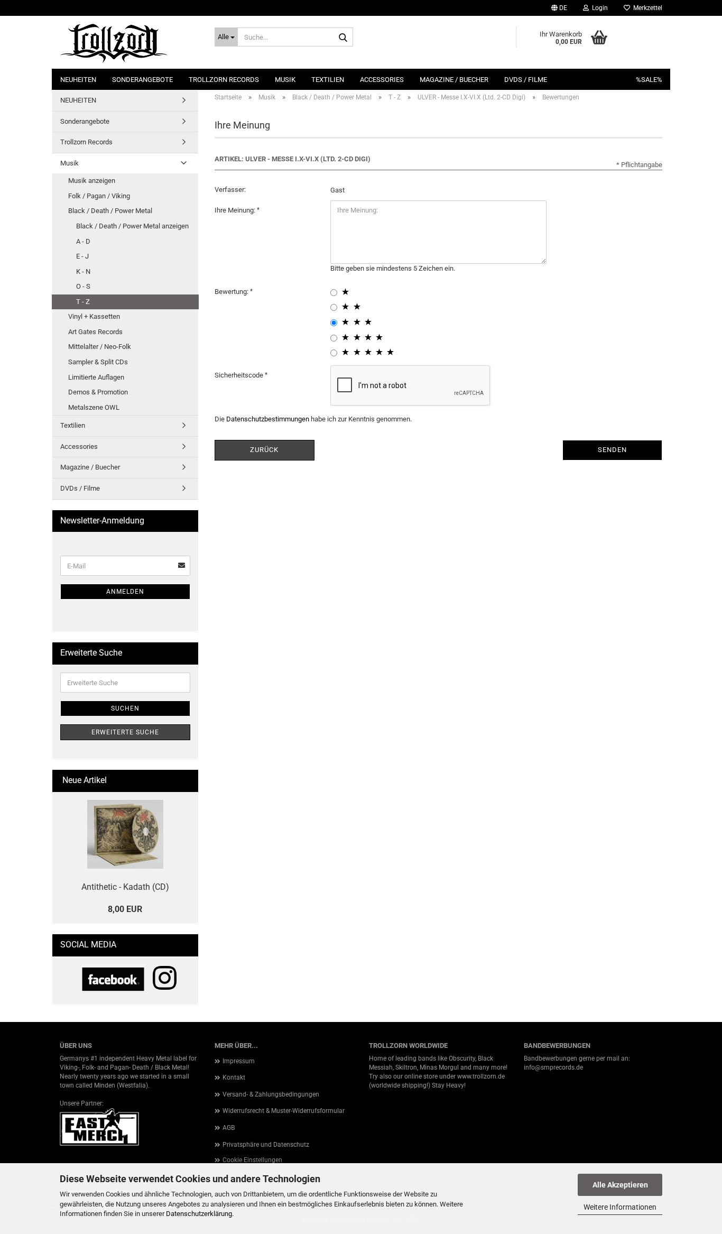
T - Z (83, 302)
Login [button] (598, 8)
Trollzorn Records (224, 80)
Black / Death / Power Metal (110, 211)
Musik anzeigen (91, 181)
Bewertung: (232, 292)
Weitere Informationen (620, 1207)
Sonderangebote (142, 80)
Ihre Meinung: (236, 210)
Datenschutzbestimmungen (267, 419)
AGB (229, 1127)
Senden (612, 450)
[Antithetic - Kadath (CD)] (125, 834)
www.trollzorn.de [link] (481, 1076)
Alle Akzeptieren (620, 1185)
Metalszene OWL (93, 407)
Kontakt (234, 1077)
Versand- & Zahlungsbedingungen (271, 1094)
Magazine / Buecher (454, 80)
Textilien (327, 80)
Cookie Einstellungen (252, 1160)
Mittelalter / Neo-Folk (99, 347)
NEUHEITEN (78, 80)
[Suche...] (343, 37)
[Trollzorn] (129, 42)
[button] (559, 8)
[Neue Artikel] (186, 781)
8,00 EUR (125, 909)
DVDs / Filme (525, 80)
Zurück (264, 450)
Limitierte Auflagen (96, 377)
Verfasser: (230, 190)
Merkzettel (646, 8)
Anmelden (125, 591)
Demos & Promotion (98, 392)
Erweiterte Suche (125, 732)
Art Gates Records (95, 332)
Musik (285, 80)
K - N (83, 271)
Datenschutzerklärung (199, 1214)
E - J (82, 256)
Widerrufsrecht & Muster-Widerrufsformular (284, 1111)
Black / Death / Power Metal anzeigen (132, 226)
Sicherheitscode (240, 375)
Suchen (125, 708)
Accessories (382, 80)
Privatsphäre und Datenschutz (266, 1144)
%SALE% (649, 80)
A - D (83, 241)
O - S (83, 286)
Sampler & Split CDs (98, 362)
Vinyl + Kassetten (94, 316)
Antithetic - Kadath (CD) (125, 887)
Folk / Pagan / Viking (99, 196)
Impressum (239, 1061)
